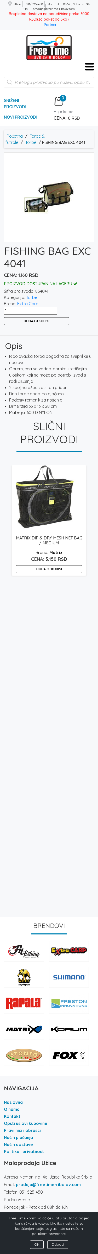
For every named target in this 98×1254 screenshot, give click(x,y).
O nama (12, 1109)
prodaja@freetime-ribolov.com (48, 1184)
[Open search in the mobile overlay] (49, 85)
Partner (50, 24)
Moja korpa (63, 111)
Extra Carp (27, 303)
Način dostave (18, 1144)
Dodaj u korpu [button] (49, 569)
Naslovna (13, 1102)
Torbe (30, 142)
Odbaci (57, 1244)
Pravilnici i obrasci (22, 1130)
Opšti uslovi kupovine (25, 1123)
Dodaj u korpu (36, 321)
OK (36, 1244)
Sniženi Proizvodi (15, 103)
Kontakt (12, 1116)
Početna (15, 136)
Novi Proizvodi (20, 117)
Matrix (55, 552)
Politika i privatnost (24, 1151)
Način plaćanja (18, 1137)
